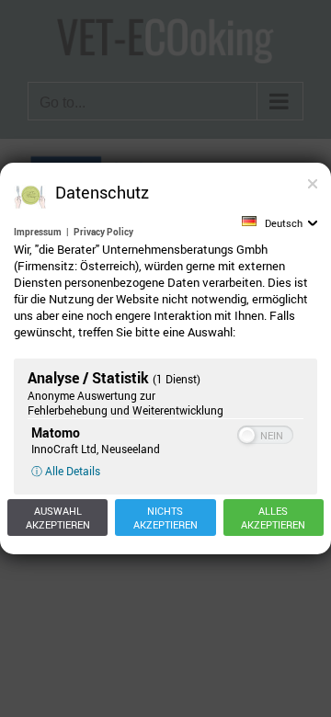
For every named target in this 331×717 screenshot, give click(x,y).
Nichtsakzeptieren (165, 517)
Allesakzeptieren (273, 517)
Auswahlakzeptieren (58, 517)
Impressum (38, 231)
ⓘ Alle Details (65, 470)
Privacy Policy (103, 231)
